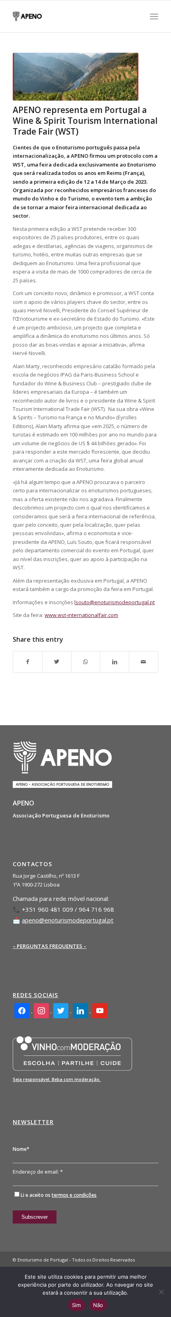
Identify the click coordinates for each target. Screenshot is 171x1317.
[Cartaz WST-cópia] (75, 77)
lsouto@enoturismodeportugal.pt (114, 602)
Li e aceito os (59, 1195)
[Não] (161, 1292)
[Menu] (154, 16)
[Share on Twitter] (57, 661)
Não (98, 1305)
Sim (76, 1305)
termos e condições (74, 1195)
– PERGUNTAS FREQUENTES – (49, 946)
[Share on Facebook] (27, 661)
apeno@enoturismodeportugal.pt (67, 920)
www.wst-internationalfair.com (81, 615)
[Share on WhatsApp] (86, 661)
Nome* (21, 1149)
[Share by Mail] (143, 661)
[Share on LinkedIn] (114, 661)
